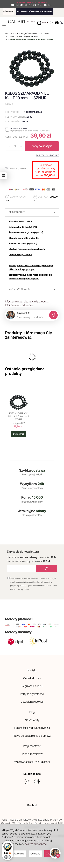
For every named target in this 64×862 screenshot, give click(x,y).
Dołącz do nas (32, 774)
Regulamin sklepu (32, 686)
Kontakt (32, 670)
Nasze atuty (32, 720)
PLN (44, 22)
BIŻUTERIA (8, 11)
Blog (32, 712)
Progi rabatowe (32, 746)
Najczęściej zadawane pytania (32, 727)
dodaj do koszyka (42, 146)
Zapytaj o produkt (47, 155)
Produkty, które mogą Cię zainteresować (28, 335)
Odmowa (35, 853)
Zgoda (49, 853)
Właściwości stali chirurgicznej (32, 761)
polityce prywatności (36, 843)
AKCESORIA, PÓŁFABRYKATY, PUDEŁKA (35, 11)
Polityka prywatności (32, 694)
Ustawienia (18, 853)
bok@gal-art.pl (50, 823)
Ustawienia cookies (32, 701)
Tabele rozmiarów (32, 754)
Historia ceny (18, 128)
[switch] (7, 857)
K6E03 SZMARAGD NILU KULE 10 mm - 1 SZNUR (18, 416)
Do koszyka (18, 434)
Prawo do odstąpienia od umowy (32, 735)
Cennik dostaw (32, 678)
